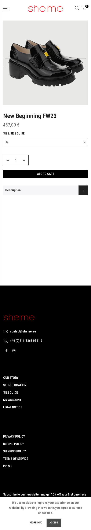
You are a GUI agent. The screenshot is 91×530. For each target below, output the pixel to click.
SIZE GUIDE (10, 392)
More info (36, 522)
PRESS (7, 466)
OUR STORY (10, 378)
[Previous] (9, 63)
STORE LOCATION (14, 385)
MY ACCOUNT (12, 400)
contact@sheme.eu (23, 331)
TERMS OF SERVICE (15, 459)
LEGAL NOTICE (12, 407)
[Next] (82, 63)
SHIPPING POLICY (14, 451)
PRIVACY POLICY (14, 436)
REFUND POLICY (13, 444)
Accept (54, 522)
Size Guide (17, 133)
